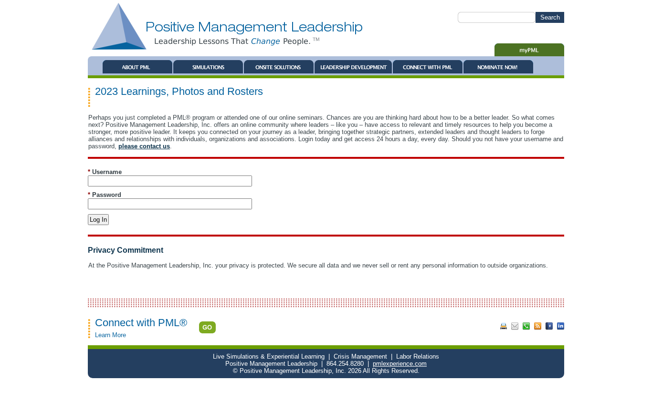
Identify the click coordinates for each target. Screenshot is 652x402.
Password (104, 194)
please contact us (144, 146)
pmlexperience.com (400, 363)
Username (105, 171)
